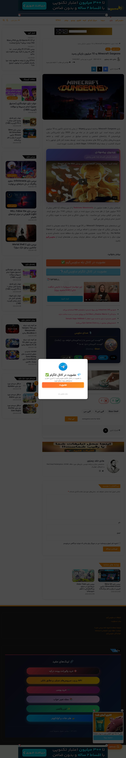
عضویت (63, 385)
